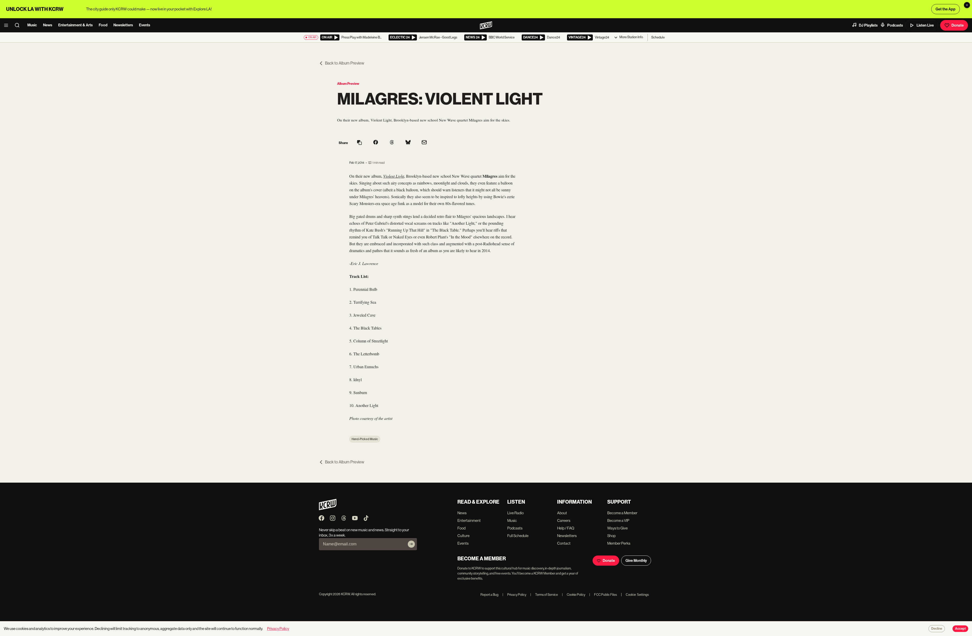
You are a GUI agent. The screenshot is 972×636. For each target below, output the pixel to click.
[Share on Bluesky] (408, 143)
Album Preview (348, 84)
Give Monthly (636, 560)
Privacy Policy (514, 595)
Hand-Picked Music (365, 439)
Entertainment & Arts (75, 25)
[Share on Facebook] (375, 143)
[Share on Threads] (391, 143)
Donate (957, 25)
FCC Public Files (603, 595)
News (47, 25)
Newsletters (123, 25)
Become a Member (622, 513)
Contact (564, 543)
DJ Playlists (868, 25)
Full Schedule (518, 536)
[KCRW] (327, 509)
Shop (611, 536)
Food (103, 25)
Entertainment (469, 520)
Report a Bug (489, 595)
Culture (463, 536)
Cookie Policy (573, 595)
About (562, 513)
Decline (936, 629)
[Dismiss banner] (967, 5)
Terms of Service (544, 595)
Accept (960, 629)
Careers (563, 520)
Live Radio (515, 513)
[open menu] (7, 25)
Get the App (946, 9)
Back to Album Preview (344, 63)
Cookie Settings (637, 595)
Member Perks (618, 543)
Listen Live (925, 25)
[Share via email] (424, 143)
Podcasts (895, 25)
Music (32, 25)
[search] (18, 25)
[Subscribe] (411, 544)
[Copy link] (359, 143)
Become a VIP (618, 520)
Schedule (658, 37)
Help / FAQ (565, 528)
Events (144, 25)
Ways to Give (617, 528)
